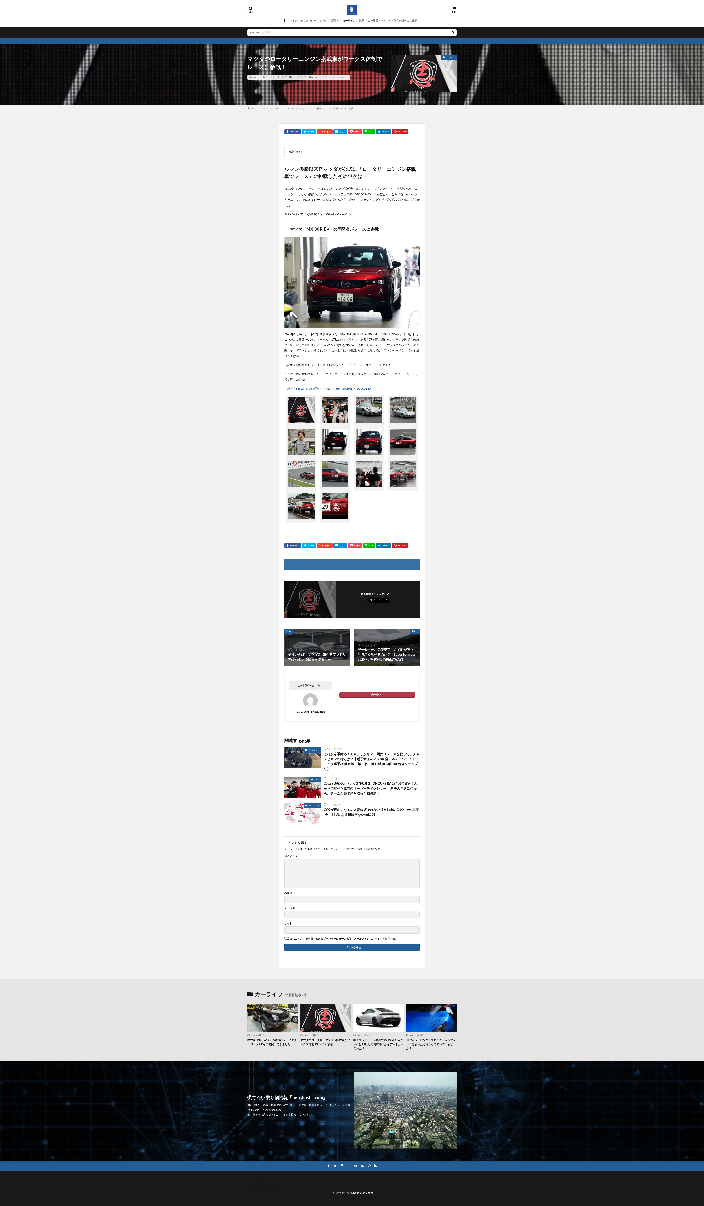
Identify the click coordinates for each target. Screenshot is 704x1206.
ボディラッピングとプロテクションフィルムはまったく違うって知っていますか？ (431, 1044)
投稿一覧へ (376, 694)
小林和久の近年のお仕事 (403, 20)
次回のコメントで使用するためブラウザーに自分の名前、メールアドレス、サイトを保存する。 (342, 938)
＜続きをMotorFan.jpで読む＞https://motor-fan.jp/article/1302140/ (328, 388)
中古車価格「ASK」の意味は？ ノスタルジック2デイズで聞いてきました (272, 1042)
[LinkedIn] (383, 131)
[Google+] (325, 131)
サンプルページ (260, 1183)
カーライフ (349, 20)
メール (289, 908)
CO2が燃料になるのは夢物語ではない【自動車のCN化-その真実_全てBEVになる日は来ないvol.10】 (371, 812)
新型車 (335, 20)
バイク (293, 20)
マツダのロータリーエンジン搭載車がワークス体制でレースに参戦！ (321, 108)
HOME (254, 108)
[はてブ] (340, 131)
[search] (452, 32)
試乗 (361, 20)
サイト (288, 923)
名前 (288, 893)
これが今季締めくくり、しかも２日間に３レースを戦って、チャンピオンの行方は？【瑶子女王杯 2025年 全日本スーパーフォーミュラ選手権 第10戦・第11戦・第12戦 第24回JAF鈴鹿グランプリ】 (371, 761)
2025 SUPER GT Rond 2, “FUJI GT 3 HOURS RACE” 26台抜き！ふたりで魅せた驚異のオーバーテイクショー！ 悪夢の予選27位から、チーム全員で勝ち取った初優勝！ (371, 788)
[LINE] (369, 131)
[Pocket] (355, 131)
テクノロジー (308, 20)
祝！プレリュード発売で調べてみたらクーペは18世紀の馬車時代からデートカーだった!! (378, 1044)
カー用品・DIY (376, 20)
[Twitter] (309, 131)
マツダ (322, 77)
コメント (291, 856)
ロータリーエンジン (336, 77)
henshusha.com (363, 1192)
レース (324, 20)
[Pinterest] (400, 131)
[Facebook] (292, 131)
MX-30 (314, 77)
